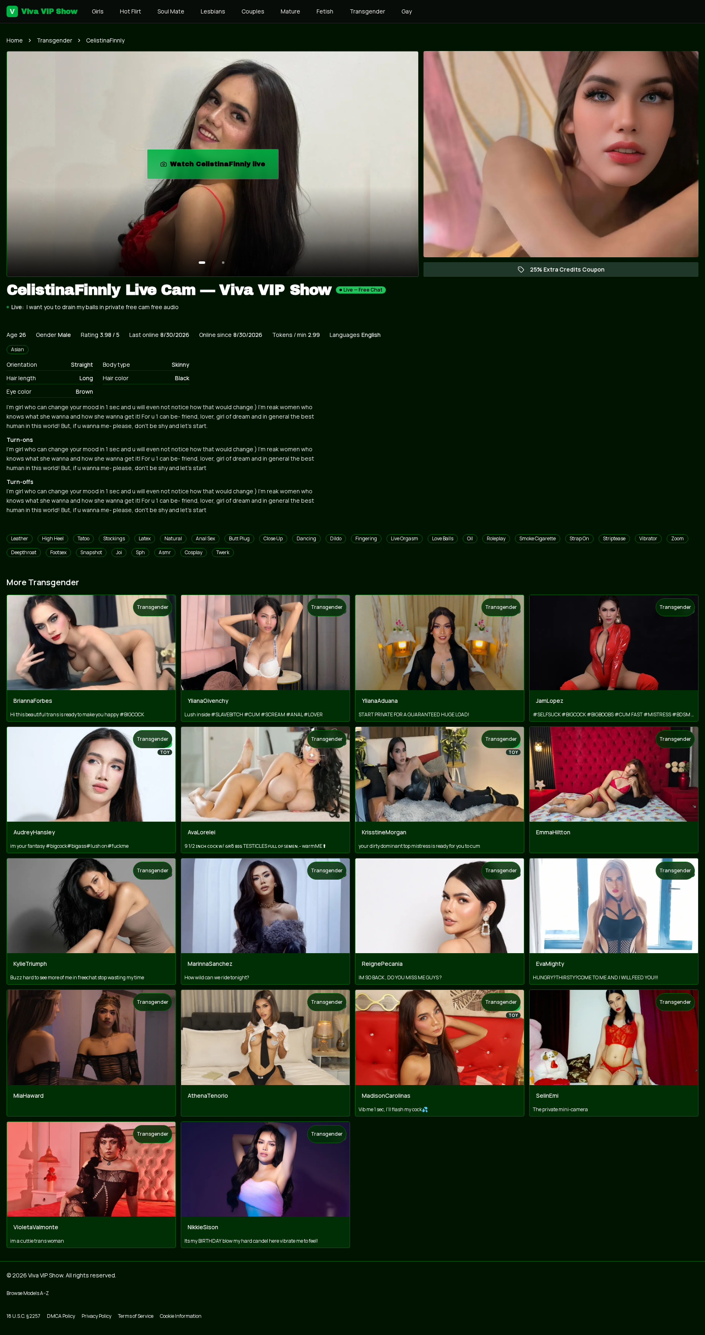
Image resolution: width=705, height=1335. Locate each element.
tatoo (83, 538)
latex (145, 538)
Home (15, 40)
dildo (335, 538)
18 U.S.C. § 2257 (23, 1316)
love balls (442, 538)
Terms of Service (135, 1316)
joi (119, 552)
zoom (677, 538)
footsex (58, 552)
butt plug (239, 538)
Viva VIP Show (43, 11)
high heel (53, 538)
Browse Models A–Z (28, 1293)
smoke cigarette (537, 538)
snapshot (91, 552)
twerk (222, 552)
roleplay (496, 538)
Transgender (367, 11)
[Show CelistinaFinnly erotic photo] (202, 263)
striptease (614, 538)
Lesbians (213, 11)
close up (273, 538)
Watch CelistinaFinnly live (224, 166)
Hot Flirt (130, 11)
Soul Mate (170, 11)
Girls (98, 11)
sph (140, 552)
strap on (579, 538)
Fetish (325, 11)
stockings (114, 538)
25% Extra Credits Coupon (571, 271)
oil (470, 538)
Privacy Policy (96, 1316)
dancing (306, 538)
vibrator (648, 538)
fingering (366, 538)
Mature (290, 11)
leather (19, 538)
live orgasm (404, 538)
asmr (165, 552)
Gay (406, 11)
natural (173, 538)
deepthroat (23, 552)
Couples (253, 11)
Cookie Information (181, 1316)
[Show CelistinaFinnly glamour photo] (223, 263)
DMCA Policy (61, 1316)
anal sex (205, 538)
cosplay (193, 552)
